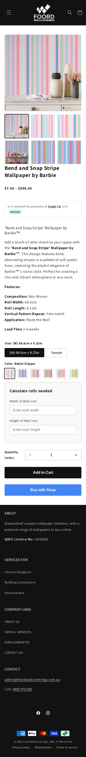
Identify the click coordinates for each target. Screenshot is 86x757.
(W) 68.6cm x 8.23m (24, 352)
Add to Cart (43, 472)
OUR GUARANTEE (17, 642)
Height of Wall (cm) (24, 421)
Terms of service (67, 747)
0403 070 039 (22, 689)
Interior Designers (18, 572)
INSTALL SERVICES (18, 632)
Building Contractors (20, 582)
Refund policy (43, 747)
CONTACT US (14, 653)
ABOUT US (12, 622)
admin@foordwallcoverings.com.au (32, 679)
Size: (23, 343)
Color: (20, 364)
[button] (9, 13)
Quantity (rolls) (11, 455)
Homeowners (14, 593)
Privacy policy (22, 747)
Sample (56, 352)
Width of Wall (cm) (23, 401)
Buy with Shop (43, 490)
